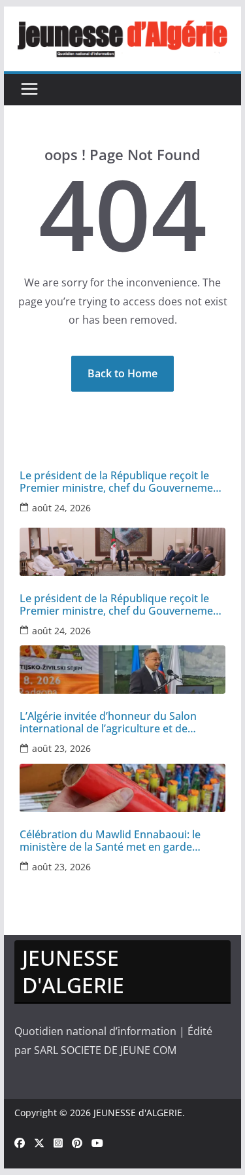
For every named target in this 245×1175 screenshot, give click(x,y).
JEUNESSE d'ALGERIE (137, 1112)
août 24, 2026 (61, 508)
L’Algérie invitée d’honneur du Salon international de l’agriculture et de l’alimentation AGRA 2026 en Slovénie (111, 722)
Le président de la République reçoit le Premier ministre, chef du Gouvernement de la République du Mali (121, 481)
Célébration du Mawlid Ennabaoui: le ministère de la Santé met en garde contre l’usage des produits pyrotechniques (110, 840)
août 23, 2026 (61, 748)
